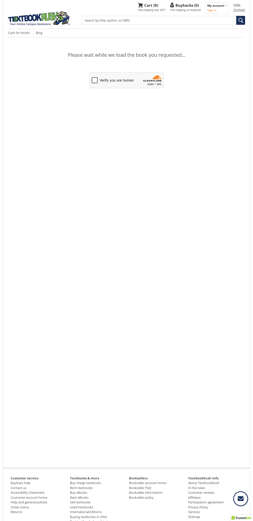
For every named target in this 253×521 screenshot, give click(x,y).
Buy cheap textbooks (85, 483)
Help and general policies (29, 502)
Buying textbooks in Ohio (88, 517)
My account (216, 5)
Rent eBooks (79, 497)
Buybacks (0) (187, 5)
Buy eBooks (78, 492)
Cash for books (19, 32)
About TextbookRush (203, 483)
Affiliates (194, 497)
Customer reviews (201, 492)
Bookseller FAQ (140, 488)
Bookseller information (146, 492)
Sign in (211, 10)
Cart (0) (151, 5)
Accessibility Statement (27, 492)
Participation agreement (206, 502)
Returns (16, 512)
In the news (196, 488)
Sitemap (194, 517)
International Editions (86, 512)
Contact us (18, 488)
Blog (39, 32)
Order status (20, 507)
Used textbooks (81, 507)
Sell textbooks (80, 502)
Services (194, 512)
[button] (240, 20)
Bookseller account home (147, 483)
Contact (239, 9)
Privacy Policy (198, 507)
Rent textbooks (81, 488)
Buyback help (20, 483)
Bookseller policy (141, 497)
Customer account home (29, 497)
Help (236, 4)
